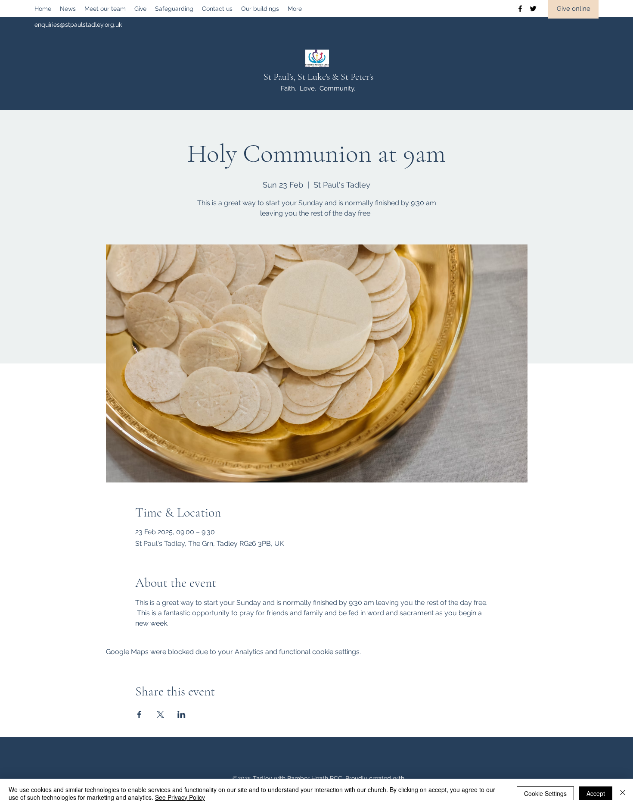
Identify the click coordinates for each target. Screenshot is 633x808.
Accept (595, 793)
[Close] (622, 793)
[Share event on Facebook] (139, 714)
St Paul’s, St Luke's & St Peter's (318, 76)
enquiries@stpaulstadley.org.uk (78, 24)
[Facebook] (520, 8)
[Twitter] (533, 8)
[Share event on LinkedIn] (181, 714)
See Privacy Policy (180, 797)
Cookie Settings (545, 793)
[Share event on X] (160, 714)
